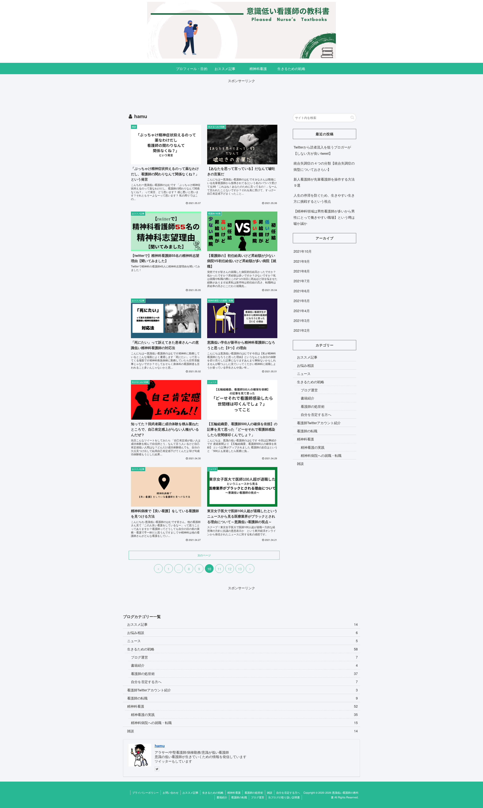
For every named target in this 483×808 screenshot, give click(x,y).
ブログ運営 (309, 389)
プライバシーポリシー (145, 792)
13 (240, 568)
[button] (352, 117)
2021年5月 (302, 300)
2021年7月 (302, 280)
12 (230, 568)
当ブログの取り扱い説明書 (284, 797)
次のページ (204, 555)
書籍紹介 (307, 398)
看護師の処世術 (313, 406)
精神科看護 (305, 438)
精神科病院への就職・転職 (321, 455)
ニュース (304, 373)
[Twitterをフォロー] (157, 769)
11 (219, 568)
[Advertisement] (241, 92)
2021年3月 (302, 320)
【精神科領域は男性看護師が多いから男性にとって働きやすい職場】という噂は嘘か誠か (324, 217)
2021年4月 (302, 310)
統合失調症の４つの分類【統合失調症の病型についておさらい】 (324, 166)
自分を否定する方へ (316, 414)
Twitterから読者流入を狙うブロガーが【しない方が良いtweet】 (322, 150)
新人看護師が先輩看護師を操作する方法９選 (324, 182)
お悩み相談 (305, 365)
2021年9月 (302, 261)
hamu (160, 745)
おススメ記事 (307, 357)
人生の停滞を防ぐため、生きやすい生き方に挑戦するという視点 (324, 198)
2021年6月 (302, 290)
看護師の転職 (307, 430)
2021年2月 (302, 330)
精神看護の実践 (313, 447)
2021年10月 (303, 251)
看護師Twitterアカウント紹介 (319, 422)
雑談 (300, 463)
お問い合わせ (170, 792)
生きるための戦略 (310, 381)
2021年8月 (302, 271)
